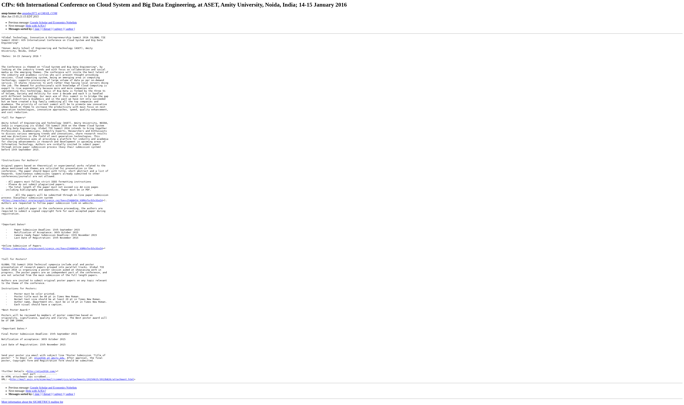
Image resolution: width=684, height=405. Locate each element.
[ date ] (37, 28)
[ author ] (69, 28)
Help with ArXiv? (36, 25)
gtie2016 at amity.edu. (50, 358)
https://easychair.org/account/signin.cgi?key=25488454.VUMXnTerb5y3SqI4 (53, 200)
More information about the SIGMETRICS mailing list (32, 401)
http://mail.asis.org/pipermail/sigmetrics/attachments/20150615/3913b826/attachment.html (72, 379)
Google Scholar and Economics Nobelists (53, 22)
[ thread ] (47, 28)
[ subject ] (58, 28)
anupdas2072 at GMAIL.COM (39, 13)
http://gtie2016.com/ (41, 371)
